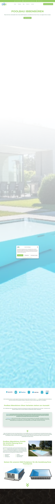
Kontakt (32, 4)
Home (15, 4)
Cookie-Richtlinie (24, 257)
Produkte (19, 4)
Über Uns (27, 4)
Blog (23, 4)
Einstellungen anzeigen (34, 255)
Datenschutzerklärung (29, 257)
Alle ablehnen (27, 255)
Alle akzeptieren (20, 255)
